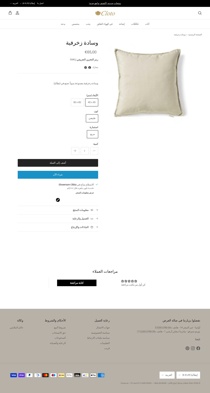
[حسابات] (18, 13)
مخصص (75, 23)
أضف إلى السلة (58, 163)
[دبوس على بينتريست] (85, 67)
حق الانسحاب (59, 333)
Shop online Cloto (185, 383)
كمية (95, 144)
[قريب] (200, 13)
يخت (88, 23)
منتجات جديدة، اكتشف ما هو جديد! (105, 3)
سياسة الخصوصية (100, 333)
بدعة (63, 23)
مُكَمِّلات (135, 23)
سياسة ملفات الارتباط (98, 338)
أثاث (147, 23)
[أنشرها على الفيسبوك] (89, 67)
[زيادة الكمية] (75, 151)
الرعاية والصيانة (58, 343)
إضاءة (122, 23)
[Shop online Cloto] (105, 13)
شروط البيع (60, 327)
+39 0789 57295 (163, 327)
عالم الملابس (16, 327)
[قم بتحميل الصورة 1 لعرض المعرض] (148, 83)
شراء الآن (58, 174)
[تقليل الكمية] (94, 151)
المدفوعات (60, 338)
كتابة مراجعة (77, 283)
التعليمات (105, 343)
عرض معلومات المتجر (85, 193)
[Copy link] (58, 200)
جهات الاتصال (103, 327)
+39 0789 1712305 (146, 331)
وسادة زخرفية (180, 35)
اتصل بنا (40, 3)
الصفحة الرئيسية (195, 35)
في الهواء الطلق (105, 23)
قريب (107, 348)
